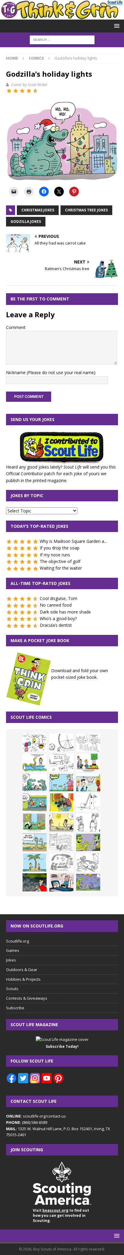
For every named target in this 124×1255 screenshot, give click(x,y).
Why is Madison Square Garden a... (73, 541)
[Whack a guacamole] (61, 802)
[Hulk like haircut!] (88, 842)
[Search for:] (62, 39)
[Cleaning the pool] (35, 763)
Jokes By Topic (27, 495)
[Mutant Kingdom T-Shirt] (88, 823)
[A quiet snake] (35, 842)
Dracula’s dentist (56, 625)
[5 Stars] (36, 91)
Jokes (11, 960)
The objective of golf (60, 561)
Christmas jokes (37, 210)
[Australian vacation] (88, 743)
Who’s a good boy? (58, 618)
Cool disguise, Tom (58, 598)
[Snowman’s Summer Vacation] (61, 763)
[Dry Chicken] (61, 823)
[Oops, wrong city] (35, 783)
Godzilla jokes (26, 221)
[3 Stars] (22, 91)
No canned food (56, 605)
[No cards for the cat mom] (61, 882)
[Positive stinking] (61, 842)
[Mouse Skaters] (88, 863)
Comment (16, 327)
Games (12, 950)
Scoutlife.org (17, 941)
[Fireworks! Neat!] (88, 882)
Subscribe (15, 1007)
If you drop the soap (59, 548)
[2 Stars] (16, 91)
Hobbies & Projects (23, 979)
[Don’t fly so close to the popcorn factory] (88, 783)
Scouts (12, 988)
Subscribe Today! (62, 1046)
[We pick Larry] (88, 763)
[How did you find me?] (35, 823)
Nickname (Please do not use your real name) (50, 372)
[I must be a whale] (35, 802)
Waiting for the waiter (61, 568)
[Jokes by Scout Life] (62, 16)
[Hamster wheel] (61, 743)
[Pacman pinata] (35, 743)
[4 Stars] (29, 91)
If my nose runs (55, 555)
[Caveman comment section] (61, 863)
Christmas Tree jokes (86, 210)
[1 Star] (9, 91)
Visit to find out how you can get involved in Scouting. (61, 1215)
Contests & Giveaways (26, 998)
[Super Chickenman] (35, 882)
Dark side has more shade (65, 612)
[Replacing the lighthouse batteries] (88, 802)
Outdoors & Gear (21, 969)
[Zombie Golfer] (61, 783)
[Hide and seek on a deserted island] (35, 863)
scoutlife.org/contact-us (36, 1116)
